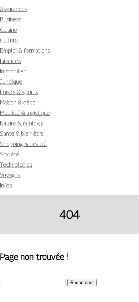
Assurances (13, 9)
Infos (6, 185)
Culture (9, 40)
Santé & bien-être (21, 133)
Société (9, 154)
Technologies (16, 164)
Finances (10, 61)
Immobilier (13, 71)
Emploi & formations (25, 50)
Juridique (11, 81)
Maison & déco (18, 102)
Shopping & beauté (23, 144)
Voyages (10, 175)
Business (10, 19)
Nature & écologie (22, 123)
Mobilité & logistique (25, 112)
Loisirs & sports (19, 92)
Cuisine (8, 29)
